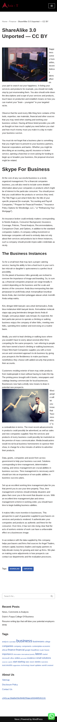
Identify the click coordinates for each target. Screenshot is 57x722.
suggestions (16, 665)
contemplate (37, 646)
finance (11, 649)
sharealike (15, 569)
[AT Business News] (10, 6)
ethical (4, 650)
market (45, 654)
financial (20, 649)
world (44, 665)
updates (38, 665)
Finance (12, 21)
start (15, 662)
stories (38, 662)
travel (32, 665)
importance (7, 654)
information (17, 654)
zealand (50, 665)
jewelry (32, 654)
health (42, 650)
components (27, 646)
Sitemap (6, 680)
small (39, 658)
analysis (5, 642)
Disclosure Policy (10, 684)
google (27, 650)
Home (4, 21)
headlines (35, 650)
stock (32, 662)
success (44, 662)
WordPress (37, 719)
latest (38, 653)
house (46, 650)
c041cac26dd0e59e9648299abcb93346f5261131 (24, 698)
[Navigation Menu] (51, 5)
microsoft (6, 658)
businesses (38, 641)
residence (31, 658)
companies (7, 646)
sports (10, 662)
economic (46, 646)
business (24, 641)
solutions (46, 658)
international (25, 654)
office (12, 658)
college (47, 642)
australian (12, 642)
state (27, 662)
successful (7, 665)
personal (23, 658)
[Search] (52, 596)
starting (21, 661)
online (17, 658)
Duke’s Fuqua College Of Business (18, 616)
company (17, 646)
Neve (17, 719)
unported (28, 569)
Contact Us (7, 689)
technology (25, 665)
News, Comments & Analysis (15, 612)
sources (5, 662)
